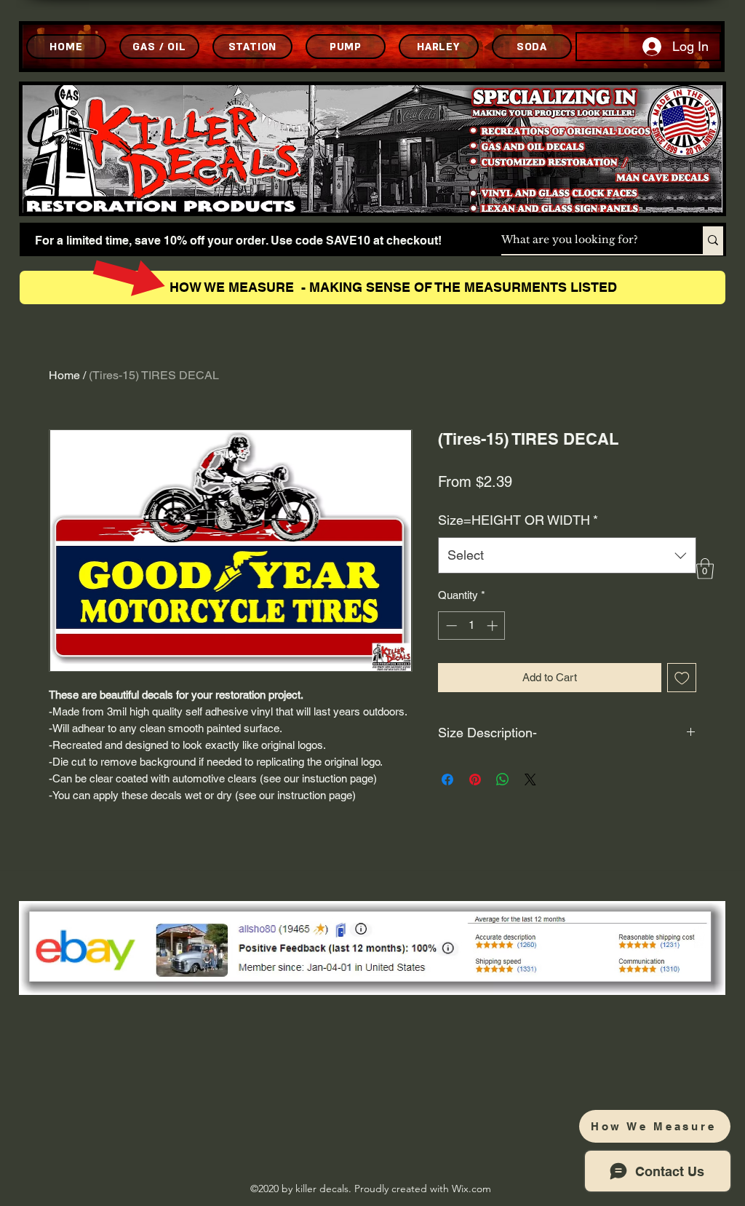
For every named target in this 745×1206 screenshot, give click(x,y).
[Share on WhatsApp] (502, 779)
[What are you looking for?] (713, 240)
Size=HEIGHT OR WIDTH (518, 520)
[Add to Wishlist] (682, 678)
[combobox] (567, 555)
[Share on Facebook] (447, 779)
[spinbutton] (472, 625)
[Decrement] (450, 625)
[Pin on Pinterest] (475, 779)
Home (64, 375)
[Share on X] (530, 779)
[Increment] (493, 625)
